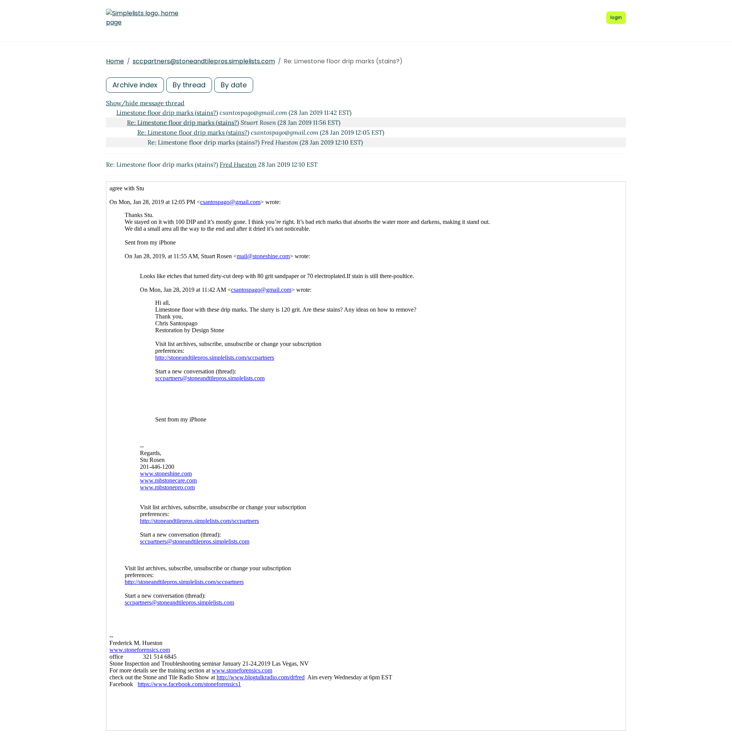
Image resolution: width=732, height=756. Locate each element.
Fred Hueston (238, 164)
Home (115, 61)
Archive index (134, 85)
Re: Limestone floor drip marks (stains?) (183, 122)
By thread (189, 85)
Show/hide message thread (145, 103)
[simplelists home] (142, 18)
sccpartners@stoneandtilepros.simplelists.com (204, 61)
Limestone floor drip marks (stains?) (167, 112)
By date (234, 85)
